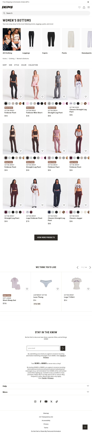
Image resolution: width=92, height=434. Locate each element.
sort (5, 65)
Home (5, 58)
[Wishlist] (79, 7)
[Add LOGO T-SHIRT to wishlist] (88, 289)
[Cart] (84, 7)
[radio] (5, 103)
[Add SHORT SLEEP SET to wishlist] (27, 289)
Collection (33, 65)
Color (23, 65)
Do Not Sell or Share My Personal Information (46, 431)
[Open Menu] (88, 7)
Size (10, 65)
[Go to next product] (90, 267)
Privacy (46, 424)
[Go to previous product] (77, 267)
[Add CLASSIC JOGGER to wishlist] (86, 205)
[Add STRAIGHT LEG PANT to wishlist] (64, 96)
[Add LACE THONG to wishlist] (57, 289)
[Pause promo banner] (88, 2)
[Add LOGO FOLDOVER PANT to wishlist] (42, 205)
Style (16, 65)
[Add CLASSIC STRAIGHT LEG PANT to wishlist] (86, 96)
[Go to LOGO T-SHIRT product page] (76, 283)
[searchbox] (48, 13)
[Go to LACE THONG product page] (46, 283)
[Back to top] (85, 427)
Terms (46, 427)
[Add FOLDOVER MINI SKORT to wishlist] (42, 96)
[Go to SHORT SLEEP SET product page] (15, 283)
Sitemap (46, 413)
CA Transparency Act (46, 417)
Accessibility (46, 420)
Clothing (11, 58)
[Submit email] (62, 348)
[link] (35, 402)
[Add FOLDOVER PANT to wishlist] (20, 96)
